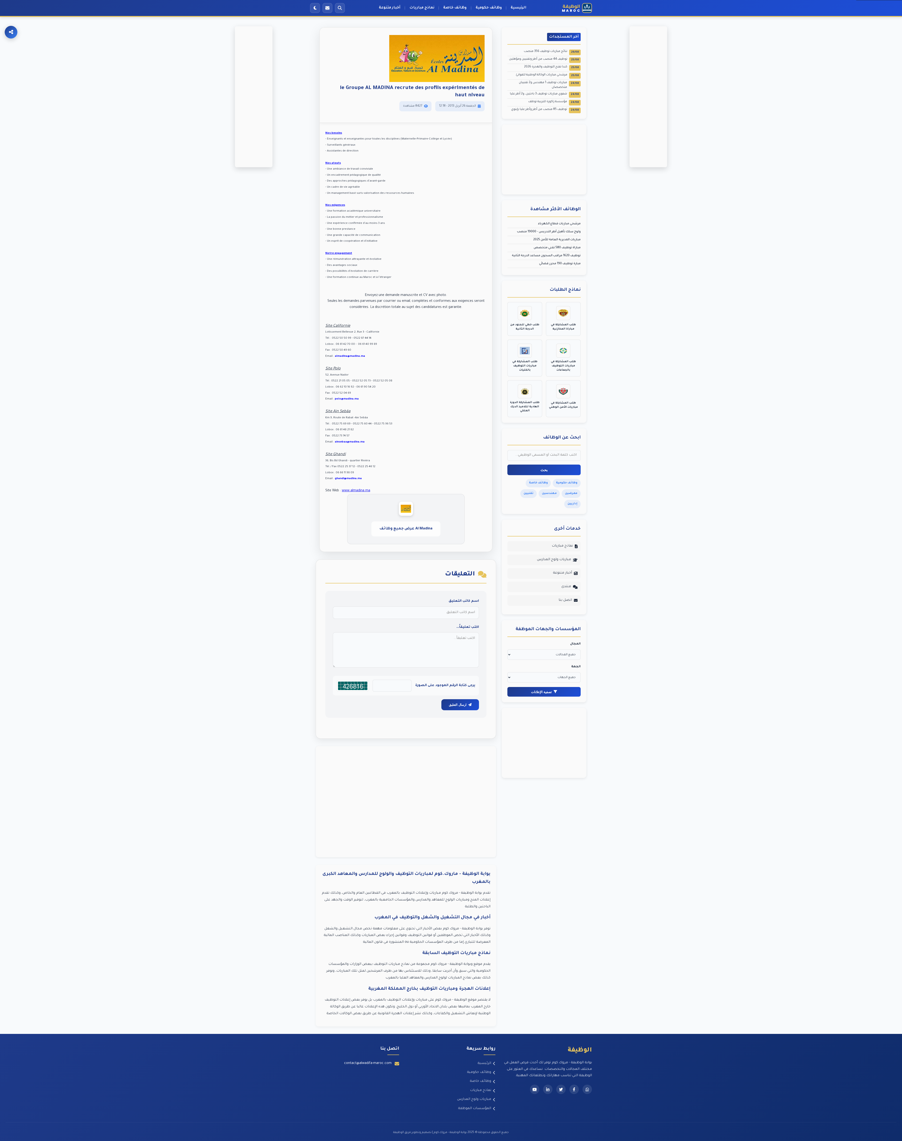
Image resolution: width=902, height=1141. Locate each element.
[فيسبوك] (574, 1089)
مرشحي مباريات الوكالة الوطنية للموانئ (547, 75)
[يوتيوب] (534, 1089)
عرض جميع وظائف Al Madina (405, 529)
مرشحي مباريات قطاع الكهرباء (559, 223)
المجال (575, 644)
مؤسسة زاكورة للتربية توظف (553, 102)
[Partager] (11, 32)
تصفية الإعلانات (541, 692)
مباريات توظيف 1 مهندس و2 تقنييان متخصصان (549, 85)
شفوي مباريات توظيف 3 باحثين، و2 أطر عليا (544, 94)
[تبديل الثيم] (315, 8)
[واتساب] (587, 1089)
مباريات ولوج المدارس (554, 560)
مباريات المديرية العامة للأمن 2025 (557, 239)
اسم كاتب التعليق (464, 601)
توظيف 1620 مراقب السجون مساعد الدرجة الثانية (546, 255)
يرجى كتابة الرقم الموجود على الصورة (445, 685)
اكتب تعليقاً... (467, 627)
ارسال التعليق (458, 704)
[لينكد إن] (547, 1089)
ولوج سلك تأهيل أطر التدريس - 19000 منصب (549, 231)
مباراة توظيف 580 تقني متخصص (557, 247)
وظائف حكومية (489, 8)
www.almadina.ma (356, 491)
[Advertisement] (405, 802)
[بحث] (340, 8)
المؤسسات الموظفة (474, 1108)
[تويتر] (561, 1089)
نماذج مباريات (421, 8)
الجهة (576, 666)
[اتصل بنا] (327, 8)
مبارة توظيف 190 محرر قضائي (560, 263)
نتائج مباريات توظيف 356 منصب (551, 52)
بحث (544, 470)
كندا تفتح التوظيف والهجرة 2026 (551, 67)
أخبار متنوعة (389, 8)
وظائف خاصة (455, 8)
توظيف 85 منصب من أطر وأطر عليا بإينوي (545, 110)
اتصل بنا (565, 600)
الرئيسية (518, 8)
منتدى (566, 587)
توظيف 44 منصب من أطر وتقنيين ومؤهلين (544, 60)
